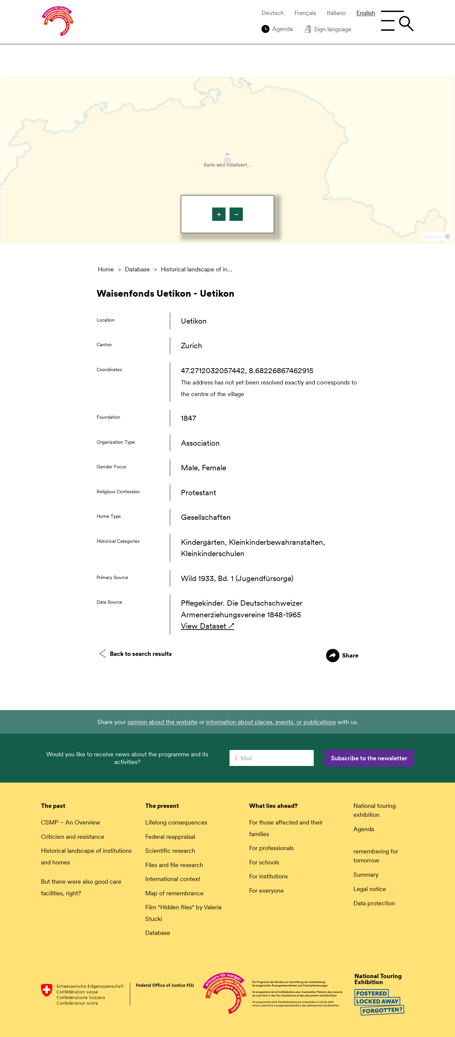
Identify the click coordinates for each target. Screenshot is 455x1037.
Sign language (332, 29)
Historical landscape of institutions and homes (197, 269)
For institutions (268, 876)
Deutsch (272, 13)
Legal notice (369, 888)
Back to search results (141, 653)
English (365, 13)
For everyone (266, 890)
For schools (264, 862)
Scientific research (170, 850)
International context (172, 878)
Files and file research (174, 864)
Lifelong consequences (176, 822)
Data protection (374, 903)
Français (305, 13)
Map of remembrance (174, 893)
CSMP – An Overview (70, 822)
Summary (365, 874)
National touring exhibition (374, 810)
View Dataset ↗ (207, 626)
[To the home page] (57, 22)
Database (137, 269)
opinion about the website (163, 721)
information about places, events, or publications (271, 721)
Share (350, 655)
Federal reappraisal (170, 836)
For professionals (271, 847)
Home (106, 269)
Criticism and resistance (72, 836)
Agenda (282, 28)
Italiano (336, 13)
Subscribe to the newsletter (369, 758)
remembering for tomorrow (375, 856)
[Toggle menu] (397, 21)
